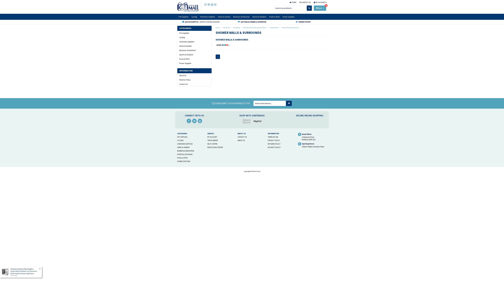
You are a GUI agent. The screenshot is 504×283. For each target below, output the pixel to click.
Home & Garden (224, 17)
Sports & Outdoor (259, 17)
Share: (219, 45)
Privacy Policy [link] (274, 140)
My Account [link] (212, 137)
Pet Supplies (184, 17)
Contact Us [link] (183, 84)
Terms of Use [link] (273, 137)
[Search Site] (309, 8)
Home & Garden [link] (185, 46)
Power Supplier (289, 17)
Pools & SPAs (274, 17)
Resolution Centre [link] (215, 147)
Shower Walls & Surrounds (232, 39)
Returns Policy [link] (185, 80)
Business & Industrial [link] (187, 50)
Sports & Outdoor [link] (186, 54)
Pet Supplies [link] (184, 33)
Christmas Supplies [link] (186, 41)
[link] (205, 4)
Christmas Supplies (207, 17)
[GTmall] (188, 7)
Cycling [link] (182, 37)
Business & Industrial (241, 17)
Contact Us (306, 2)
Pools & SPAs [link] (184, 59)
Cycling (194, 17)
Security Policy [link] (274, 147)
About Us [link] (182, 75)
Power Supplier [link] (185, 63)
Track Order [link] (212, 140)
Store (293, 2)
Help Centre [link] (212, 144)
